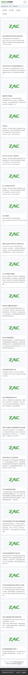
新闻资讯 (15, 6)
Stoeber (4, 126)
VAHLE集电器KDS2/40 (9, 397)
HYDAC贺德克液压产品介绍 (11, 553)
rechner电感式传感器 (9, 489)
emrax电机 (5, 215)
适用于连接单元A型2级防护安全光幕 (13, 427)
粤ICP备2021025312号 (7, 672)
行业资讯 (4, 10)
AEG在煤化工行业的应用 (10, 457)
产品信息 (18, 10)
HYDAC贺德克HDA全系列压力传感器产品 (14, 585)
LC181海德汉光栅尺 (8, 274)
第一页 (5, 662)
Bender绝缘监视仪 (8, 337)
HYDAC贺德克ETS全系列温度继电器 (13, 521)
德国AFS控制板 (7, 96)
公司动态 (4, 14)
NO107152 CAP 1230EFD (10, 156)
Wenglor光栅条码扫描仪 (9, 305)
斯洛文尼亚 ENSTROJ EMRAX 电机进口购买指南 (14, 243)
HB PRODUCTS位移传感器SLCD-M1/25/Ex (14, 66)
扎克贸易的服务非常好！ (10, 649)
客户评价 (11, 10)
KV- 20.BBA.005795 (8, 186)
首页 (10, 6)
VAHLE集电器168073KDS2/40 (11, 617)
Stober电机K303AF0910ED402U (12, 36)
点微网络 (24, 672)
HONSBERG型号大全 (9, 369)
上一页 (9, 662)
